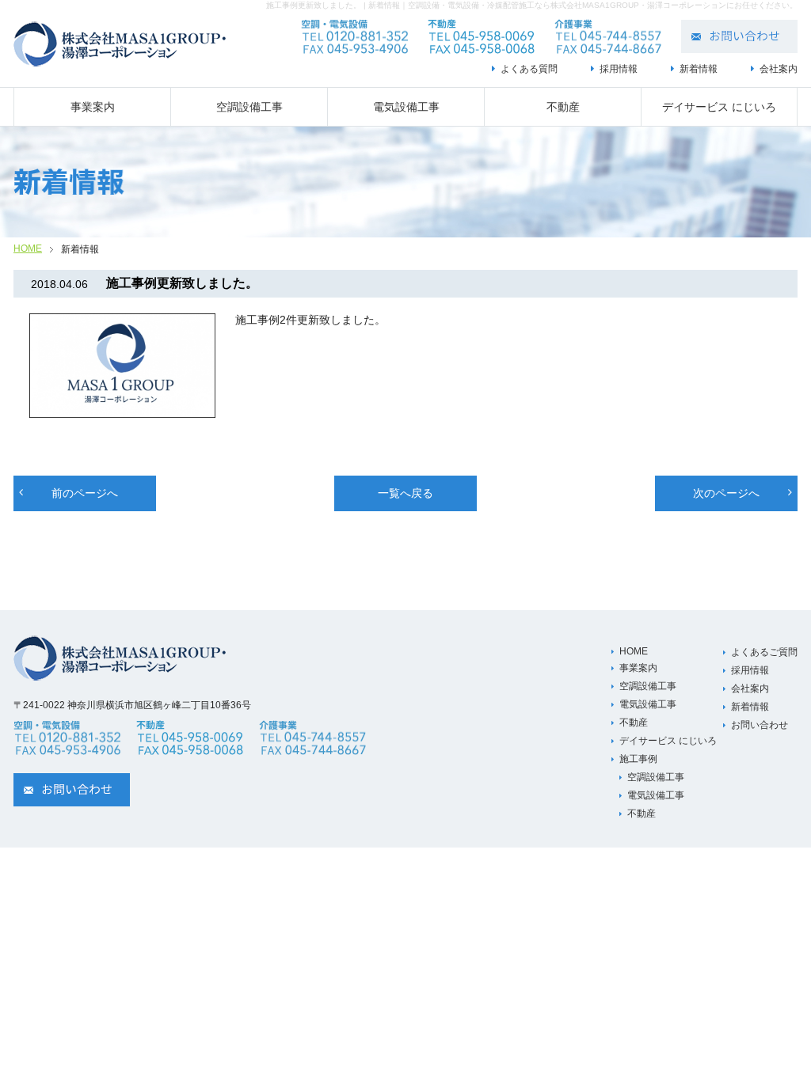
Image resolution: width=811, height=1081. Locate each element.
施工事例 (638, 758)
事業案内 (92, 107)
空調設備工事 (249, 107)
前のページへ (84, 493)
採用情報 (619, 68)
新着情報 (699, 68)
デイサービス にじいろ (719, 107)
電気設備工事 (406, 107)
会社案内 (779, 68)
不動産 (563, 107)
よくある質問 (529, 68)
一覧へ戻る (405, 493)
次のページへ (726, 493)
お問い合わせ (759, 724)
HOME (27, 248)
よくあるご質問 (764, 652)
